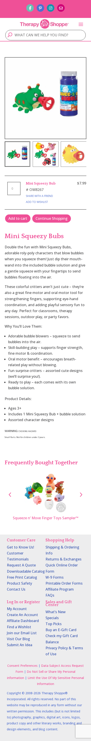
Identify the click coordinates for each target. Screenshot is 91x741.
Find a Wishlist (19, 626)
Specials (52, 617)
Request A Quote (21, 565)
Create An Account (22, 614)
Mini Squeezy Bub (41, 183)
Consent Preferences (22, 665)
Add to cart (17, 218)
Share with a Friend (39, 196)
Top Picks (54, 623)
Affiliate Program (60, 589)
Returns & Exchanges (64, 559)
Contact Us (16, 589)
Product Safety (19, 583)
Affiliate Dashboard (23, 620)
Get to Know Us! (20, 547)
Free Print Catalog (22, 577)
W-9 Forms (55, 577)
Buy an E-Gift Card (61, 629)
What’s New (56, 611)
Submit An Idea (19, 644)
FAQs (50, 595)
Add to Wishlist (37, 202)
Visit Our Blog (18, 638)
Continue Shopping (52, 218)
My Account (17, 608)
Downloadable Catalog (26, 571)
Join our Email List (22, 632)
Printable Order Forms (64, 583)
